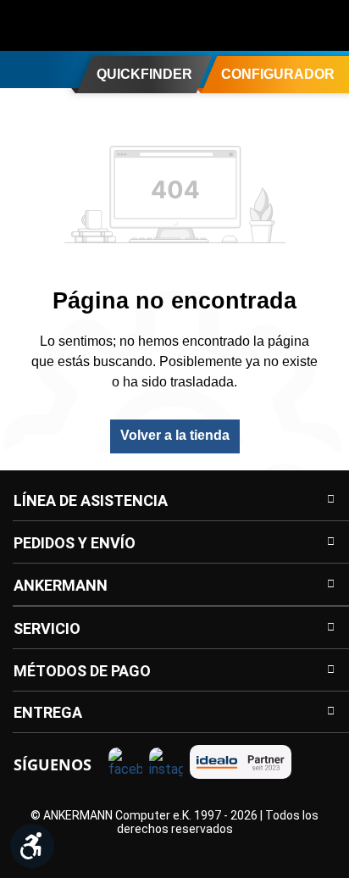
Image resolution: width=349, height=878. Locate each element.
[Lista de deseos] (291, 25)
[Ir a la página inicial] (80, 25)
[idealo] (240, 762)
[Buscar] (224, 25)
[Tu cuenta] (257, 25)
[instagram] (166, 764)
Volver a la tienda (175, 435)
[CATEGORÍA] (19, 68)
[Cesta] (325, 25)
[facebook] (125, 764)
